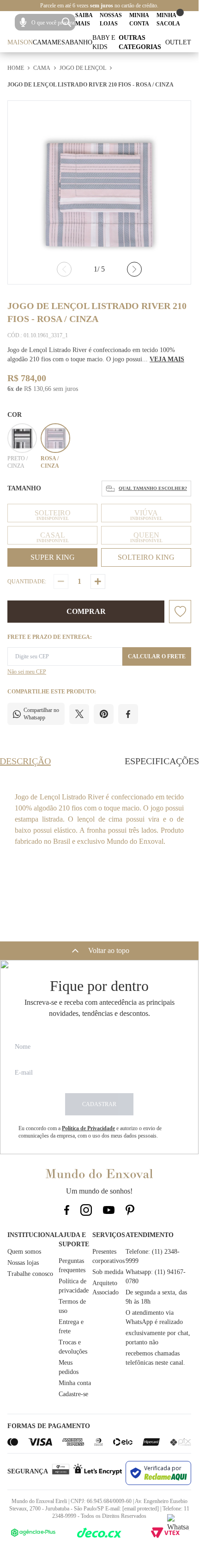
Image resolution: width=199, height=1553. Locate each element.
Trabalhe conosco (30, 1273)
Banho (81, 42)
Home (15, 68)
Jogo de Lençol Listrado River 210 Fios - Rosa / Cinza (90, 84)
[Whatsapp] (178, 1525)
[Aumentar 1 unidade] (97, 581)
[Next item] (134, 269)
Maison (20, 42)
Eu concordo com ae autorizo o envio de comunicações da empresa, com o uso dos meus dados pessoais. (90, 1132)
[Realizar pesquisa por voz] (23, 22)
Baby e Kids (103, 42)
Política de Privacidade (88, 1128)
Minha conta (75, 1383)
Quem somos (24, 1251)
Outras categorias (140, 42)
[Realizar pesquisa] (66, 22)
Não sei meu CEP (26, 671)
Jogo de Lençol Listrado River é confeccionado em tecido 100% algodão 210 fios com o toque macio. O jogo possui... (95, 354)
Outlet (178, 42)
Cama (42, 42)
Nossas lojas (23, 1262)
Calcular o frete (157, 656)
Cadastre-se (73, 1394)
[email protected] (140, 1508)
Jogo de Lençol (83, 68)
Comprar (86, 611)
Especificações (162, 761)
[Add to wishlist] (180, 611)
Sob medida (107, 1271)
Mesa (61, 42)
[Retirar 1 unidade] (61, 581)
